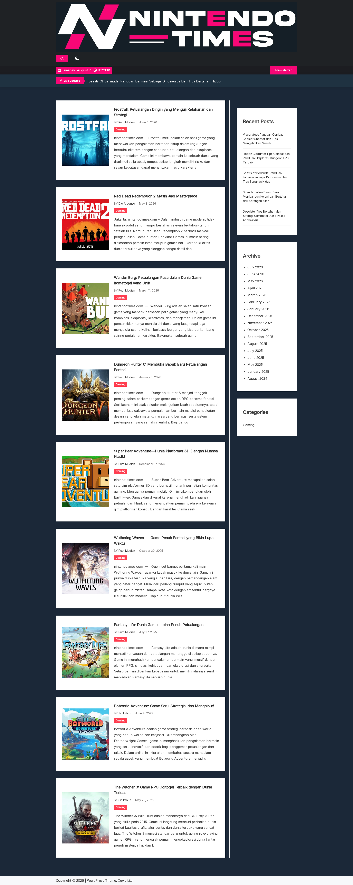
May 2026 (255, 281)
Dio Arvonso (126, 203)
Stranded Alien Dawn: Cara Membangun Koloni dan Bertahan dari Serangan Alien (265, 196)
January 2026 (258, 309)
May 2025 (255, 365)
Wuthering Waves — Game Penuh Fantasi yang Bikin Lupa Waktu (163, 540)
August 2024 (257, 378)
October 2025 (258, 330)
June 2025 (255, 358)
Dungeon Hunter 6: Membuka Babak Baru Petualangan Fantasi (160, 367)
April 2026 (255, 288)
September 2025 (260, 337)
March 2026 (256, 295)
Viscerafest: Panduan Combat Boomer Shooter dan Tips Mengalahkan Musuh (263, 139)
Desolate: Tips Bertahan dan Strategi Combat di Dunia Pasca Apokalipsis (264, 216)
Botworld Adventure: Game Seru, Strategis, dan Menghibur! (164, 706)
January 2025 (258, 371)
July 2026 (255, 267)
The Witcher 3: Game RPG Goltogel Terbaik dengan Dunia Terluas (163, 790)
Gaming (120, 129)
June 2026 (255, 274)
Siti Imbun (124, 713)
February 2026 (258, 302)
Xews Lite (125, 880)
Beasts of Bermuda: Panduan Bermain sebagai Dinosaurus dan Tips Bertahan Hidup (154, 81)
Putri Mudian (126, 122)
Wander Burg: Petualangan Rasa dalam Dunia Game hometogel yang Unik (157, 280)
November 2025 (260, 323)
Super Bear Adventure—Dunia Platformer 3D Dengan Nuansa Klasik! (166, 454)
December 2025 (259, 316)
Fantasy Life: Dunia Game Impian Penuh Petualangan (158, 625)
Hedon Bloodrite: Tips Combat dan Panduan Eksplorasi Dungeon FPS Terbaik (266, 158)
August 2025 (257, 344)
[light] (77, 58)
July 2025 (255, 351)
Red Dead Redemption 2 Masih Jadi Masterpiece (155, 196)
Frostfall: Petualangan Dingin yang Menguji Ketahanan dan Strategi (163, 112)
